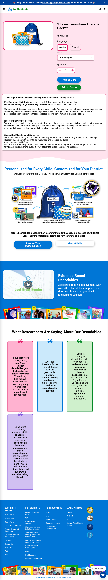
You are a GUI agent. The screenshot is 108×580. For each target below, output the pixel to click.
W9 (26, 518)
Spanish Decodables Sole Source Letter (33, 541)
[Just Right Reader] (18, 9)
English (62, 47)
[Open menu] (4, 9)
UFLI (47, 516)
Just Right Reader (51, 577)
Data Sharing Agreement (30, 522)
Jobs (7, 555)
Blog (68, 519)
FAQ (6, 551)
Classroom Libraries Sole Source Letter (32, 528)
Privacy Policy (10, 518)
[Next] (104, 2)
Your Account (9, 515)
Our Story (8, 540)
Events (69, 512)
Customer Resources (53, 523)
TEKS (48, 512)
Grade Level (62, 52)
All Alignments (51, 519)
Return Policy (10, 522)
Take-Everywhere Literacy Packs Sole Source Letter (32, 535)
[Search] (100, 9)
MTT (70, 577)
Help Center (9, 548)
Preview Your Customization (33, 244)
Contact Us (9, 544)
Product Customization (33, 559)
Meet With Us (75, 243)
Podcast (70, 516)
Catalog (28, 551)
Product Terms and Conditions (12, 530)
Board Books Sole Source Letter (32, 547)
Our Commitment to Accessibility (12, 536)
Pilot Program (30, 555)
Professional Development (51, 528)
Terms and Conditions (13, 526)
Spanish (75, 47)
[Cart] (104, 9)
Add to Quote (69, 87)
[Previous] (4, 2)
